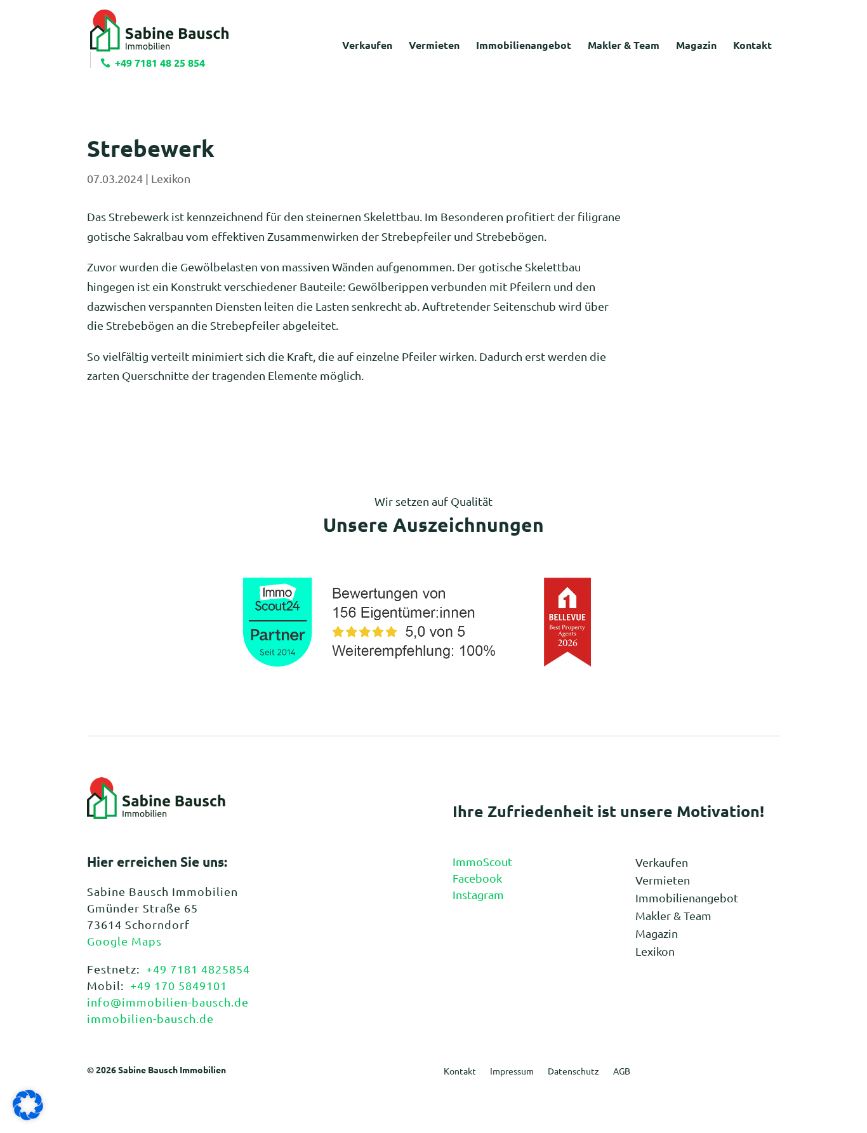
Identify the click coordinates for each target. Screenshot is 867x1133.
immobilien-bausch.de (150, 1018)
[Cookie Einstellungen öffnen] (28, 1115)
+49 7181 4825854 (198, 968)
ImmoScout (482, 861)
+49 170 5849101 (178, 985)
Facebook (477, 878)
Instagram (478, 894)
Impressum (512, 1071)
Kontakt (460, 1071)
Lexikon (170, 178)
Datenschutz (573, 1071)
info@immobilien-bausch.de (168, 1001)
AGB (621, 1071)
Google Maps (124, 940)
